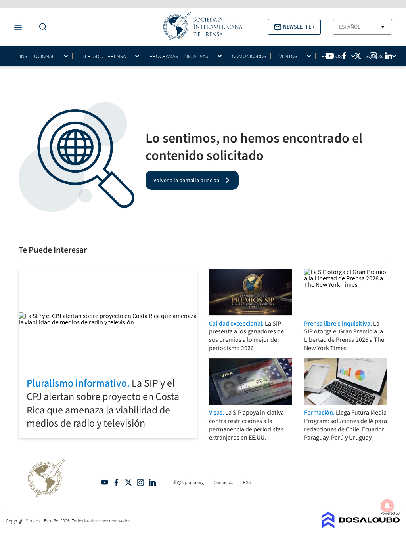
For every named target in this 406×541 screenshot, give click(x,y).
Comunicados (249, 56)
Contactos (223, 482)
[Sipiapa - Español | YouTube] (329, 56)
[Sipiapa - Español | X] (358, 56)
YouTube (104, 482)
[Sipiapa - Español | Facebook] (344, 55)
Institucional (37, 56)
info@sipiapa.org (187, 482)
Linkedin (152, 482)
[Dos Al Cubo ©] (361, 526)
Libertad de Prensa (102, 56)
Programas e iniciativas (178, 56)
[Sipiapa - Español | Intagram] (373, 55)
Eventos (286, 56)
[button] (294, 27)
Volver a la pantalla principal (187, 180)
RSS (247, 482)
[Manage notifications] (387, 505)
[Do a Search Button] (41, 27)
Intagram (140, 482)
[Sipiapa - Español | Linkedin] (388, 55)
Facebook (116, 482)
